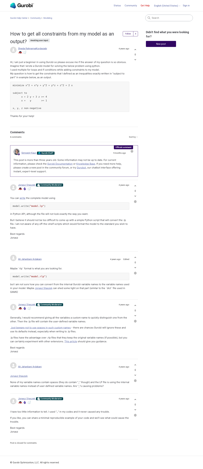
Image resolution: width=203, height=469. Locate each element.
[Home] (22, 6)
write (22, 198)
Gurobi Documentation (60, 163)
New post (161, 44)
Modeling (47, 18)
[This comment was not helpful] (135, 196)
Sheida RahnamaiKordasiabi (32, 48)
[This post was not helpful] (135, 59)
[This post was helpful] (135, 49)
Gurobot (81, 167)
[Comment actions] (132, 151)
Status (117, 5)
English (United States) (166, 5)
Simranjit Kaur (29, 152)
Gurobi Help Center (18, 18)
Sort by (132, 137)
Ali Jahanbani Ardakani (30, 259)
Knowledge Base (85, 163)
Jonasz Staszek (27, 185)
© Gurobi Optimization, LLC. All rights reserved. (34, 462)
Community (131, 5)
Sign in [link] (186, 5)
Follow (128, 34)
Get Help (145, 5)
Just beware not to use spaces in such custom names (40, 327)
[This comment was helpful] (135, 186)
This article (70, 341)
